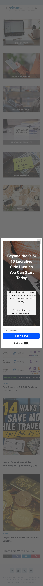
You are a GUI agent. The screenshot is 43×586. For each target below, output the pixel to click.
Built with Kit (21, 343)
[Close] (39, 241)
